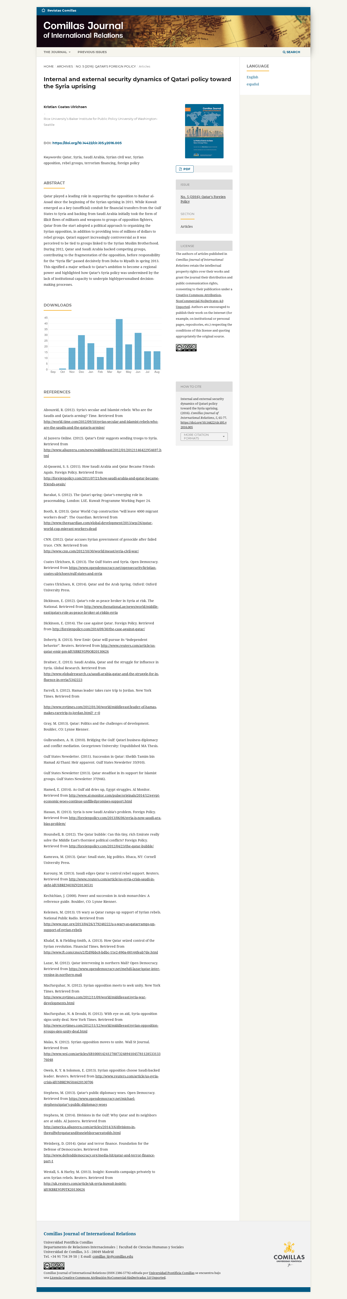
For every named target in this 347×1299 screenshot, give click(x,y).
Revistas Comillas (61, 10)
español (253, 84)
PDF (186, 169)
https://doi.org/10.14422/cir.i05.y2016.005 (87, 143)
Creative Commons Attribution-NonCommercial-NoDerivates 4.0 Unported (199, 301)
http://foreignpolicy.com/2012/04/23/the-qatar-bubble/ (111, 846)
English (252, 77)
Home (49, 66)
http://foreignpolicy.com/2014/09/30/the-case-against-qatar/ (98, 629)
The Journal (56, 52)
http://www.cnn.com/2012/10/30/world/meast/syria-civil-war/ (91, 551)
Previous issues (92, 52)
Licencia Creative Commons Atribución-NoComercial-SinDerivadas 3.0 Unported (107, 1278)
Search (293, 52)
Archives (65, 66)
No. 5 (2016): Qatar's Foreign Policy (106, 66)
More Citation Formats (196, 436)
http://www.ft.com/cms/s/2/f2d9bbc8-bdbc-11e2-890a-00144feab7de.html (101, 952)
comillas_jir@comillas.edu (113, 1256)
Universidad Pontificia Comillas (172, 1273)
